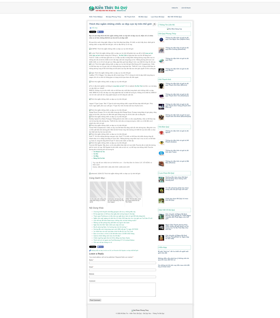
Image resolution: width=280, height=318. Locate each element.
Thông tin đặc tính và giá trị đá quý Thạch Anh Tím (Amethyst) (177, 95)
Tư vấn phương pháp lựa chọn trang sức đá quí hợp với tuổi (177, 188)
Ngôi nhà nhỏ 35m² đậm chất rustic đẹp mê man (109, 225)
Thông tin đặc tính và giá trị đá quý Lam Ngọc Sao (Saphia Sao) (177, 38)
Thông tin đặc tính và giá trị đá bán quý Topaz (177, 151)
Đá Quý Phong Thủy (113, 17)
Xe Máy (96, 156)
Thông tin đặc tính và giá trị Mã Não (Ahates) (177, 162)
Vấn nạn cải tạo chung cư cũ (103, 242)
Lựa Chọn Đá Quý (157, 17)
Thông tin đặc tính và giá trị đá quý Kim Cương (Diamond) (177, 48)
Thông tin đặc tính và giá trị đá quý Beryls (177, 69)
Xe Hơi (96, 154)
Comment (92, 281)
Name (91, 260)
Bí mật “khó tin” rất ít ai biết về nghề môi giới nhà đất (173, 252)
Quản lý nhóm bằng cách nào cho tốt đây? (107, 236)
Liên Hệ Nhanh (186, 8)
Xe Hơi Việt (123, 55)
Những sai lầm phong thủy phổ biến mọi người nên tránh (111, 222)
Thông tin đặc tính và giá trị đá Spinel (177, 131)
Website (91, 274)
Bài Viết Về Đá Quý (175, 17)
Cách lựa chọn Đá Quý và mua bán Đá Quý (176, 199)
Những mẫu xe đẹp (97, 250)
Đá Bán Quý (143, 17)
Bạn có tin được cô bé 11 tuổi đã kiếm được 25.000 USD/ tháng (114, 233)
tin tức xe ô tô (107, 250)
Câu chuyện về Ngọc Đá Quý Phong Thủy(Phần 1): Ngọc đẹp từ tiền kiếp (177, 237)
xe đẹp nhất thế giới (132, 250)
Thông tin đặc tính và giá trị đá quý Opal (177, 59)
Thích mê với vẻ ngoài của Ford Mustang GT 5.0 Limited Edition (114, 240)
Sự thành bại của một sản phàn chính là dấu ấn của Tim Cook (113, 231)
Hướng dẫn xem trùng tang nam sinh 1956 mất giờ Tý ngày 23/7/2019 (116, 229)
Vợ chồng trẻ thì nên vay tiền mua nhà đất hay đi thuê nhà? (174, 266)
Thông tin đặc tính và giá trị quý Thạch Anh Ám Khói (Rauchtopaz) (178, 115)
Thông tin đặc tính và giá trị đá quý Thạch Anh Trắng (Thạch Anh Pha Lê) (178, 105)
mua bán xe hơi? (119, 86)
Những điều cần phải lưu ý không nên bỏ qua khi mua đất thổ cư (173, 259)
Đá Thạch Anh (130, 17)
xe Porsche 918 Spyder (119, 250)
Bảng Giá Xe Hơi (99, 158)
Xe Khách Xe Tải (99, 151)
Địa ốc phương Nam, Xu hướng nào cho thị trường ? (110, 227)
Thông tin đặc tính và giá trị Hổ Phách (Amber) (177, 141)
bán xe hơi (96, 55)
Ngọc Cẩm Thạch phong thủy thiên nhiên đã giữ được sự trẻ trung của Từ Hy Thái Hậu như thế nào (177, 227)
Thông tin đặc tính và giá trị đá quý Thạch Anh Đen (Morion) (177, 84)
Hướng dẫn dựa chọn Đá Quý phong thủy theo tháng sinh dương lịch (176, 178)
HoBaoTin (175, 8)
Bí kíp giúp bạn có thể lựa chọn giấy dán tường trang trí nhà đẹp (114, 214)
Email (91, 267)
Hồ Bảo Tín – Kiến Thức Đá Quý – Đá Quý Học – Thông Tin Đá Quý (142, 313)
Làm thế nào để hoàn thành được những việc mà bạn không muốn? (115, 220)
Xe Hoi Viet (138, 86)
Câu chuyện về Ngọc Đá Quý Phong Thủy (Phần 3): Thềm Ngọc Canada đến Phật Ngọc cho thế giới (178, 216)
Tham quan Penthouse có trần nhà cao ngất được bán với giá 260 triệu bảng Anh (119, 216)
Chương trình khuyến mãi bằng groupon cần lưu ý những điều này (115, 212)
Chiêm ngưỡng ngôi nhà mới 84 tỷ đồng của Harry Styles (112, 238)
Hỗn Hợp (94, 28)
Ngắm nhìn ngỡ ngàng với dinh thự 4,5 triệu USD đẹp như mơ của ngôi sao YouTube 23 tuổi (123, 218)
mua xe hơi (149, 53)
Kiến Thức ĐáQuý (95, 17)
